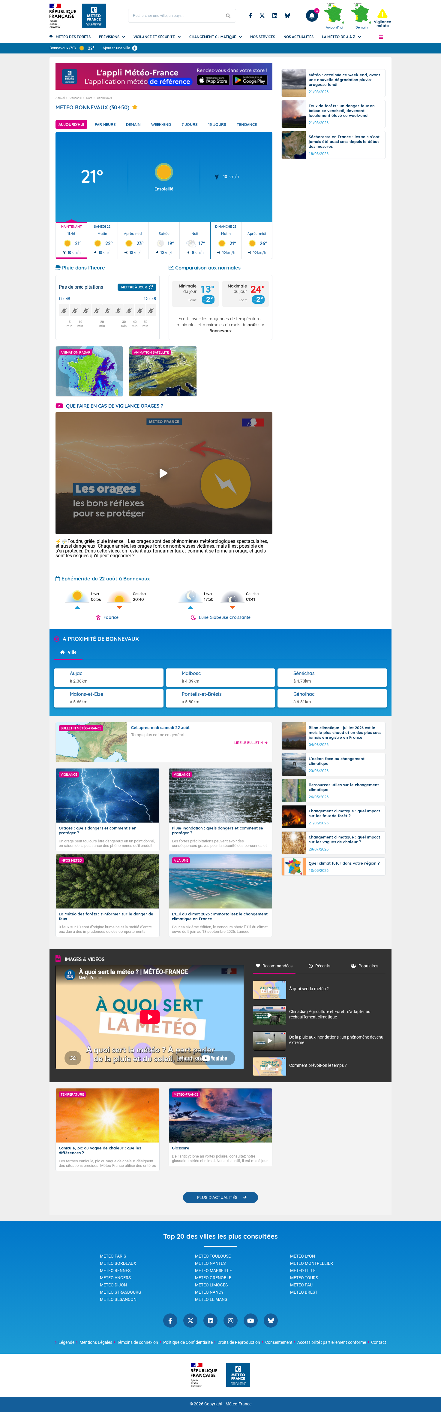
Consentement (278, 1342)
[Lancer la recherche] (228, 16)
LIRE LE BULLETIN (248, 742)
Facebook (250, 15)
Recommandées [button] (277, 965)
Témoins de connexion (137, 1342)
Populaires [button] (368, 965)
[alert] (383, 18)
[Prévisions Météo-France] (94, 16)
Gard (89, 97)
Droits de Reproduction (239, 1342)
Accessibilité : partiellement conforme (331, 1342)
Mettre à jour (134, 287)
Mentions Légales (96, 1342)
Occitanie (76, 97)
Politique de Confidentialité (188, 1342)
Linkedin (274, 15)
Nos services (262, 37)
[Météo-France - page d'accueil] (238, 1375)
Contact (378, 1342)
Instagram (231, 1320)
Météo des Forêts (73, 37)
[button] (381, 37)
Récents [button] (322, 965)
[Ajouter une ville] (134, 48)
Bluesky (287, 15)
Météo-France (238, 1404)
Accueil (60, 97)
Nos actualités (299, 37)
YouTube (251, 1320)
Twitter (262, 15)
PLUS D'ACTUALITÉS (217, 1197)
